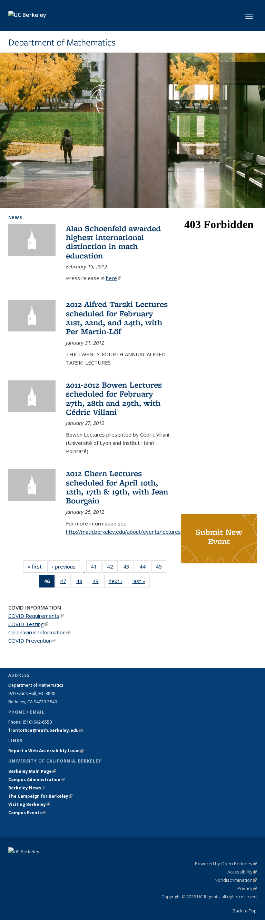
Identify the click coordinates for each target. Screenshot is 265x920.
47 (65, 582)
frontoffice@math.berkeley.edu (45, 730)
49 (97, 582)
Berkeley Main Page (32, 771)
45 (161, 568)
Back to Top (245, 911)
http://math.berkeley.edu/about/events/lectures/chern (131, 531)
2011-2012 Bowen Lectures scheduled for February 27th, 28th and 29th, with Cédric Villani (114, 398)
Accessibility (242, 872)
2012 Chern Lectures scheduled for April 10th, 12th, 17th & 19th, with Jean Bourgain (117, 487)
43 (128, 568)
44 (144, 568)
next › (118, 580)
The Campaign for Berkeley (40, 796)
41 (96, 568)
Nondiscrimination (236, 880)
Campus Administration (36, 780)
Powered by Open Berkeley (226, 863)
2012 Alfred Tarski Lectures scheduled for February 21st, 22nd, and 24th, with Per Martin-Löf (117, 318)
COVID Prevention (32, 640)
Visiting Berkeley (29, 804)
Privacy (247, 888)
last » (141, 580)
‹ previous (66, 566)
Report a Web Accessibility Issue (46, 751)
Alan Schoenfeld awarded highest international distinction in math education (113, 242)
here (113, 278)
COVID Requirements (35, 615)
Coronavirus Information (39, 632)
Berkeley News (26, 788)
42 (112, 568)
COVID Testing (28, 624)
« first (37, 566)
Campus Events (27, 813)
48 (81, 582)
